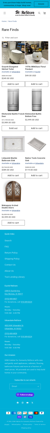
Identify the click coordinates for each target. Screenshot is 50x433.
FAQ (7, 246)
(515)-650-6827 (11, 299)
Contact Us (10, 265)
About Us (9, 271)
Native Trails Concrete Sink (35, 159)
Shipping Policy (12, 259)
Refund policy (16, 424)
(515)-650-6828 (11, 333)
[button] (4, 13)
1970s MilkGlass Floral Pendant (35, 68)
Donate (41, 4)
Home (4, 21)
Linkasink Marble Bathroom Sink (9, 159)
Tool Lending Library (15, 277)
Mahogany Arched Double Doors (10, 206)
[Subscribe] (38, 386)
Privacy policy (27, 424)
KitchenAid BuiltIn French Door (13, 115)
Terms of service (39, 424)
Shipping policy (26, 428)
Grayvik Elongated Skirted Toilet (10, 68)
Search (8, 240)
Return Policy (11, 252)
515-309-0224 (26, 302)
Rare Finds (12, 21)
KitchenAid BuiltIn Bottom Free (33, 115)
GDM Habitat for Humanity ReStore (23, 421)
